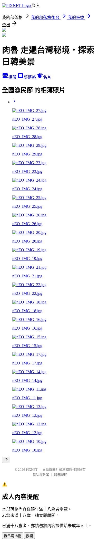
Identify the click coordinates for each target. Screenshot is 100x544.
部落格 (30, 77)
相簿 (12, 77)
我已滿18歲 (12, 536)
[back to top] (6, 460)
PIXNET (31, 470)
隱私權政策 (41, 475)
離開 (29, 536)
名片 (47, 77)
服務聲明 (60, 475)
